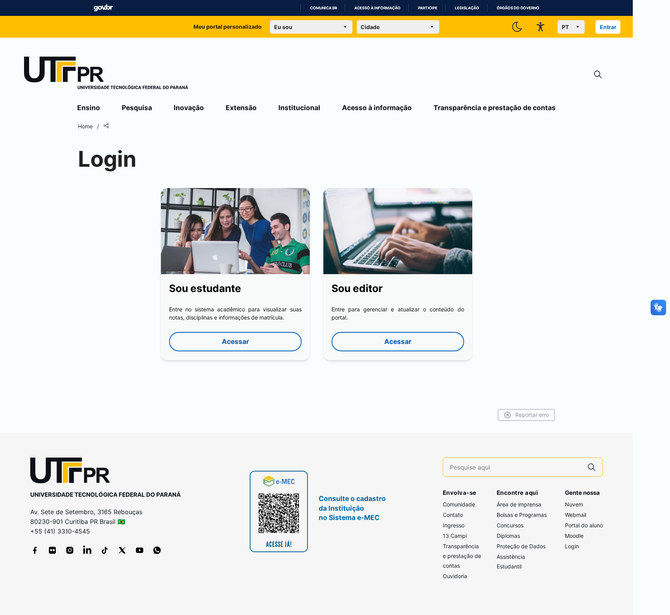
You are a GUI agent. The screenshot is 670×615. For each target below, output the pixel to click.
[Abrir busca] (598, 74)
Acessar (235, 341)
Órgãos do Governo (518, 8)
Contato (453, 514)
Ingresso (454, 525)
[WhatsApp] (157, 550)
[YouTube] (139, 550)
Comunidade (459, 504)
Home (85, 126)
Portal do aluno (584, 525)
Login (572, 546)
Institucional (299, 108)
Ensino (88, 108)
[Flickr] (52, 550)
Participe (427, 8)
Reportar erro (532, 414)
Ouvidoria (455, 576)
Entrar (608, 27)
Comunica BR (323, 8)
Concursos (510, 525)
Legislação (467, 8)
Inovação (189, 108)
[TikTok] (104, 550)
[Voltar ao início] (73, 472)
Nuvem (574, 504)
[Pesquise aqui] (592, 467)
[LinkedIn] (87, 550)
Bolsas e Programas (522, 514)
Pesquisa (137, 108)
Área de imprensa (519, 504)
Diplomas (508, 535)
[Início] (106, 74)
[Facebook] (35, 550)
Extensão (241, 108)
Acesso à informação (377, 8)
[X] (122, 550)
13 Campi (455, 535)
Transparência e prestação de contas (494, 108)
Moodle (574, 535)
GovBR (103, 8)
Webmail (575, 514)
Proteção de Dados (521, 546)
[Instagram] (69, 550)
